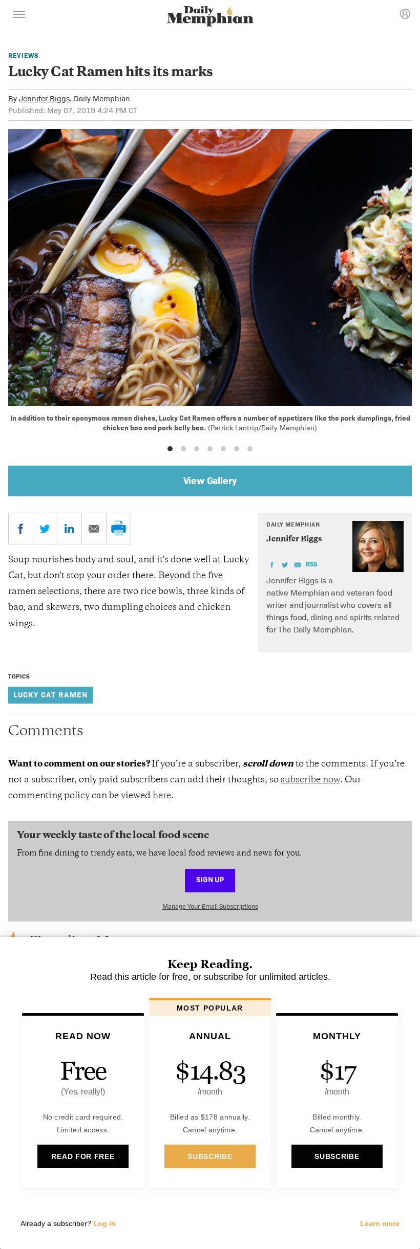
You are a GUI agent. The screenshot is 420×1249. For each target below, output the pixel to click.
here (162, 796)
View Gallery (210, 480)
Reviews (23, 55)
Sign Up (210, 879)
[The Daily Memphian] (210, 17)
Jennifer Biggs (44, 98)
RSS (311, 564)
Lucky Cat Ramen (50, 694)
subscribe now (310, 780)
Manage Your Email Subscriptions (210, 906)
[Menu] (19, 16)
